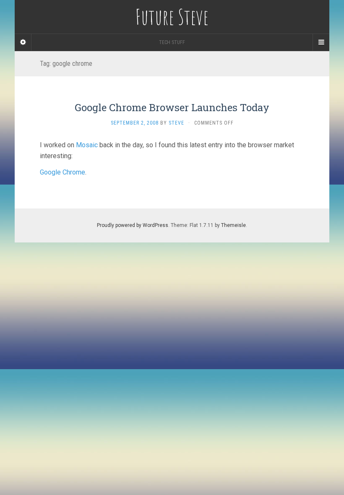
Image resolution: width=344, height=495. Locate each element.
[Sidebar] (23, 42)
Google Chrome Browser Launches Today (172, 107)
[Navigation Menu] (321, 42)
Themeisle (233, 225)
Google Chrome (62, 172)
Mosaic (87, 145)
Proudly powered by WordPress (132, 225)
